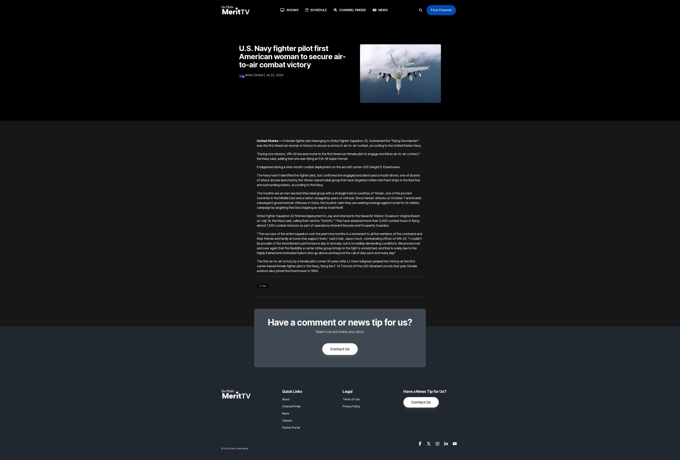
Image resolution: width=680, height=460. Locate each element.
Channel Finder (351, 10)
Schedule (317, 10)
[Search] (420, 10)
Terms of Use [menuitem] (351, 399)
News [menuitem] (285, 413)
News (382, 10)
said (273, 159)
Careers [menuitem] (287, 420)
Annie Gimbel (254, 75)
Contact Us (340, 349)
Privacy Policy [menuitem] (351, 406)
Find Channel (441, 10)
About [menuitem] (286, 399)
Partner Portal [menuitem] (291, 427)
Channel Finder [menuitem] (291, 406)
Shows (291, 10)
